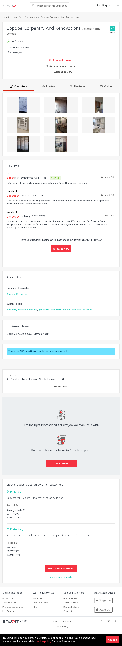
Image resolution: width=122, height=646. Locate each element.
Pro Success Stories (12, 607)
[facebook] (100, 621)
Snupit (5, 17)
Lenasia (17, 17)
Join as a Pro (9, 602)
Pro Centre (8, 611)
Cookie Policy (61, 626)
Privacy (67, 621)
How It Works (70, 598)
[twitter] (108, 621)
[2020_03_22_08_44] (23, 125)
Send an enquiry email (62, 65)
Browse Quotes (10, 598)
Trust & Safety (70, 602)
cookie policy (43, 641)
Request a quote (62, 60)
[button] (117, 5)
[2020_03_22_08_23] (61, 144)
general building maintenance (54, 309)
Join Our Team (40, 602)
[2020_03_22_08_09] (61, 125)
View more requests (61, 577)
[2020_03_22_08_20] (98, 105)
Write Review (61, 248)
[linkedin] (116, 621)
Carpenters (31, 17)
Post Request (104, 5)
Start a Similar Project (61, 568)
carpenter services (82, 309)
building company (27, 309)
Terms (54, 621)
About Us (38, 598)
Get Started (61, 463)
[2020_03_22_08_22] (23, 105)
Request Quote (71, 607)
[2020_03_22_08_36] (98, 125)
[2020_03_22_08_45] (61, 105)
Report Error (61, 386)
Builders (11, 294)
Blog (35, 607)
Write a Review (63, 71)
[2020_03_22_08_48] (23, 144)
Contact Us (69, 611)
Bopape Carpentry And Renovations (60, 17)
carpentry (12, 309)
